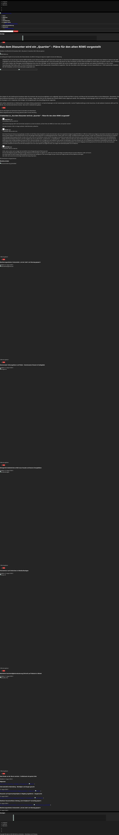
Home (3, 16)
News (3, 19)
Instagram (4, 1)
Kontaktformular (9, 28)
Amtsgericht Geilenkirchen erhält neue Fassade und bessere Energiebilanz (21, 468)
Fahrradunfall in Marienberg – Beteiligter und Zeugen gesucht (14, 784)
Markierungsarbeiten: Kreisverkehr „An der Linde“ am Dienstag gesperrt (20, 262)
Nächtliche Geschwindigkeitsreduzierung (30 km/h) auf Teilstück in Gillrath (21, 673)
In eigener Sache (6, 22)
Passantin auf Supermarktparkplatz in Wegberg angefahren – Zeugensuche (17, 791)
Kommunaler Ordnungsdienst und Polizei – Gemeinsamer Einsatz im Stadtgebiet (22, 365)
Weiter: (18, 112)
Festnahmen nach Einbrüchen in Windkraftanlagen (14, 570)
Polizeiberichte (6, 20)
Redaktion (2, 51)
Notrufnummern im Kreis (11, 23)
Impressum (5, 27)
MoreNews (27, 834)
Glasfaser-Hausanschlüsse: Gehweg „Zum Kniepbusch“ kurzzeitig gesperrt (17, 798)
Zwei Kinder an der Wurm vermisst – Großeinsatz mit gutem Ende (18, 776)
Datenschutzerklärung (8, 25)
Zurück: (18, 110)
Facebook (4, 3)
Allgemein (4, 17)
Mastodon (4, 5)
